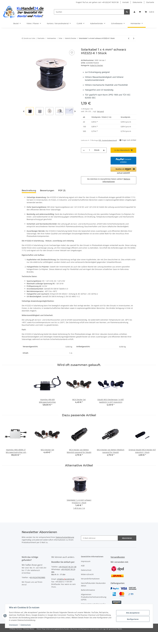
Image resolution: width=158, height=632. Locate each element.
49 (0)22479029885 (37, 577)
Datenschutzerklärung (65, 537)
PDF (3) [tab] (62, 190)
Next (75, 111)
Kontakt (125, 2)
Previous (24, 111)
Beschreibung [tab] (29, 190)
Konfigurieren (133, 619)
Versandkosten (118, 557)
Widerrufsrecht (87, 574)
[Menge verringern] (84, 150)
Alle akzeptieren (133, 613)
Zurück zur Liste (29, 38)
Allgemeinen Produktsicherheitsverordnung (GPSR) (93, 597)
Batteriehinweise (88, 590)
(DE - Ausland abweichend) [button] (108, 140)
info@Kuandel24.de (65, 579)
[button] (134, 12)
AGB (82, 565)
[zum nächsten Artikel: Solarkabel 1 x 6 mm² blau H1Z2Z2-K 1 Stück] (133, 38)
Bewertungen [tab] (47, 190)
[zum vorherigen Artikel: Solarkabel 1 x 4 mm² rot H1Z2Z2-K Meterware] (128, 38)
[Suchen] (127, 12)
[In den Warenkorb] (24, 46)
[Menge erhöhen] (104, 150)
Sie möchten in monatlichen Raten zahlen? (108, 180)
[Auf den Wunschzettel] (72, 52)
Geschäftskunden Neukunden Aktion (93, 584)
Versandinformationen (90, 578)
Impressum (13, 625)
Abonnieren (127, 538)
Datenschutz (25, 625)
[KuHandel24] (25, 12)
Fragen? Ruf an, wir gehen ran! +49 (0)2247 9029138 (97, 2)
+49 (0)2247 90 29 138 (67, 567)
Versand (100, 111)
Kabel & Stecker (96, 65)
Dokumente (137, 2)
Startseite (150, 2)
